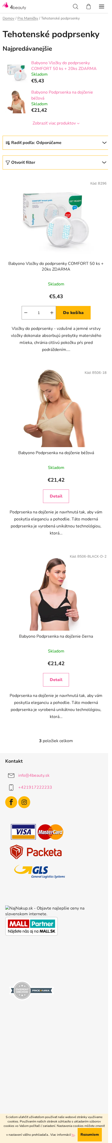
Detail (56, 496)
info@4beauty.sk (33, 775)
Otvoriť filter (23, 162)
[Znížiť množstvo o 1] (26, 312)
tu (73, 1135)
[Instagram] (24, 802)
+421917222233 (35, 787)
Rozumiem (89, 1134)
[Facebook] (11, 802)
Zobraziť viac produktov (54, 123)
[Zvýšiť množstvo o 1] (52, 312)
